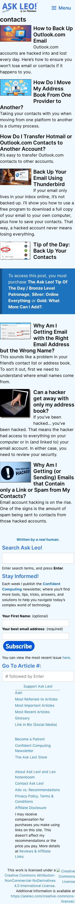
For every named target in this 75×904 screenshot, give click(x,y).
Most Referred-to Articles (36, 699)
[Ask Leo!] (21, 8)
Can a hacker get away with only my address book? (53, 401)
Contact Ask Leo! (29, 783)
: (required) (32, 629)
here (66, 658)
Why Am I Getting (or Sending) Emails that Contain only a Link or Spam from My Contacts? (37, 480)
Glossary (22, 718)
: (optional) (25, 616)
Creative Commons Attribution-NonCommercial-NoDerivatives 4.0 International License (30, 880)
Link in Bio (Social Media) (36, 724)
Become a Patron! (30, 739)
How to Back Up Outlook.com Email (53, 34)
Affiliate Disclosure (30, 808)
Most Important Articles (34, 705)
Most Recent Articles (32, 712)
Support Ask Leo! (38, 686)
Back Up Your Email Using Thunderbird (49, 178)
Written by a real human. (38, 539)
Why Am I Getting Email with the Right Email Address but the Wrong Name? (34, 338)
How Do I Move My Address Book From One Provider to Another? (35, 94)
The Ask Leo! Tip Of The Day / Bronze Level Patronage (38, 288)
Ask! (18, 693)
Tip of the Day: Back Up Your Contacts (51, 250)
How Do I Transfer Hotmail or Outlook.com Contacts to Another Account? (36, 142)
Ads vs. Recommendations (37, 790)
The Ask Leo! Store (31, 757)
